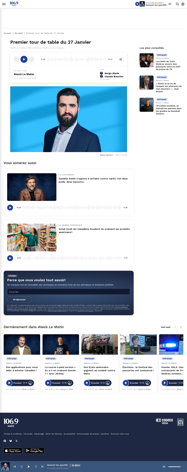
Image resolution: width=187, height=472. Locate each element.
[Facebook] (5, 441)
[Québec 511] (180, 425)
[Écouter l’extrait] (23, 59)
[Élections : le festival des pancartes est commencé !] (138, 344)
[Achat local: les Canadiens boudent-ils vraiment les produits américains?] (31, 237)
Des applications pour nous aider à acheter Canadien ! (22, 369)
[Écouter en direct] (137, 4)
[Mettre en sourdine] (164, 467)
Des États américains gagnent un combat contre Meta (99, 370)
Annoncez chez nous (120, 434)
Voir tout (165, 327)
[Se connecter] (183, 4)
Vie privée (28, 434)
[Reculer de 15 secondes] (16, 59)
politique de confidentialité (57, 310)
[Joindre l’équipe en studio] (170, 4)
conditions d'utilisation (85, 310)
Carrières (105, 434)
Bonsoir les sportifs (156, 5)
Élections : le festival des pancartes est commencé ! (138, 369)
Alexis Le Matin (24, 74)
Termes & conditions (13, 434)
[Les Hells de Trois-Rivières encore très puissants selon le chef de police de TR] (147, 60)
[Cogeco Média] (164, 423)
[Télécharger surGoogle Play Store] (34, 451)
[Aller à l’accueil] (14, 5)
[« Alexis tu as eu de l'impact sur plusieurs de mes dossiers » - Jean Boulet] (147, 83)
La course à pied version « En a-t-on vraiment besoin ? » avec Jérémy (60, 370)
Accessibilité (69, 434)
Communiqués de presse (88, 434)
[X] (16, 441)
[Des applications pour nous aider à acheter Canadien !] (22, 344)
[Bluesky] (10, 441)
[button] (15, 467)
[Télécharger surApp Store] (13, 451)
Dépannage (39, 434)
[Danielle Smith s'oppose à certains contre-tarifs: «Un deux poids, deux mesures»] (31, 187)
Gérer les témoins (54, 434)
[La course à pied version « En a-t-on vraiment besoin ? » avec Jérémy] (61, 344)
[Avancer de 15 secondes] (31, 59)
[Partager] (121, 59)
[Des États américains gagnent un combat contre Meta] (99, 344)
